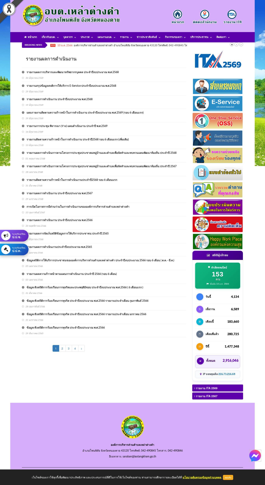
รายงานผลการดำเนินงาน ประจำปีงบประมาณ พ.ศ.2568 (58, 99)
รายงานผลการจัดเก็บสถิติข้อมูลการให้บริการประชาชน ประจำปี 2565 (66, 233)
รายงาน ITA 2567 (206, 396)
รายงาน (124, 37)
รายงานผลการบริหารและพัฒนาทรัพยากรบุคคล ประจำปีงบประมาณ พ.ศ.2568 (71, 72)
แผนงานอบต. (105, 37)
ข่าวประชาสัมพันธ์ (147, 37)
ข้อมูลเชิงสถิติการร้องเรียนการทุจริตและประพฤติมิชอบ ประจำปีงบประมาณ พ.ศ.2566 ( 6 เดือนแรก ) (83, 287)
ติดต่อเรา (221, 37)
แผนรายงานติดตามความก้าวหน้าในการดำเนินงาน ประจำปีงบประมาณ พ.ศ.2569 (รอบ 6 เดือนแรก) (84, 112)
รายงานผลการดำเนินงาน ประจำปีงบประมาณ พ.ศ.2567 (58, 193)
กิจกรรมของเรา (173, 37)
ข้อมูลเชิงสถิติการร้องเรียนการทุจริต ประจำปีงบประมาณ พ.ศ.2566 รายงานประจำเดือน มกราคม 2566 (85, 314)
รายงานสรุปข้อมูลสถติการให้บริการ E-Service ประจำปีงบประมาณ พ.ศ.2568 (70, 86)
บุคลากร (68, 37)
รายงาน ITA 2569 (206, 388)
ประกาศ (85, 37)
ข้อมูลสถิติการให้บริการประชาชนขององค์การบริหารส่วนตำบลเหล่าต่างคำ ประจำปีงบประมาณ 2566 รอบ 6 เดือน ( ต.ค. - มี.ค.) (99, 260)
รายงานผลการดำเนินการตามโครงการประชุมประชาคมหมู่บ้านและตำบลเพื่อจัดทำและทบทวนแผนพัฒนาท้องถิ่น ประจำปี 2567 (100, 166)
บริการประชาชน (199, 37)
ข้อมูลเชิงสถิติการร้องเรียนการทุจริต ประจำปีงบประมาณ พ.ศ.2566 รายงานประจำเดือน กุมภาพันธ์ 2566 (86, 301)
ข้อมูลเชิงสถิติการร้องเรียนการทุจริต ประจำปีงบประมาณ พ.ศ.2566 (64, 327)
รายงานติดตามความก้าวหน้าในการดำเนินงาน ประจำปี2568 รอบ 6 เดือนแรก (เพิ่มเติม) (76, 139)
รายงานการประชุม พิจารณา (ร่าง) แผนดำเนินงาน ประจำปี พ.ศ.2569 (65, 126)
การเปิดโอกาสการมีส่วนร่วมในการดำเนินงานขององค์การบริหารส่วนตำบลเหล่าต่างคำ (76, 206)
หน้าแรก (32, 37)
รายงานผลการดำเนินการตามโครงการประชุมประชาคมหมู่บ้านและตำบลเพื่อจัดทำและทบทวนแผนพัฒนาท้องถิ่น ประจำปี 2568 (100, 153)
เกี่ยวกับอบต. (48, 37)
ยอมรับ (228, 477)
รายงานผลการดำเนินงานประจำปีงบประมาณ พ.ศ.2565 (58, 247)
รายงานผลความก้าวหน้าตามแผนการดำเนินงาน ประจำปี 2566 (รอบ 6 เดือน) (70, 274)
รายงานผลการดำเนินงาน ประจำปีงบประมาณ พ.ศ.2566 (58, 220)
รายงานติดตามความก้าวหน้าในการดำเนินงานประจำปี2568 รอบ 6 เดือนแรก (70, 180)
